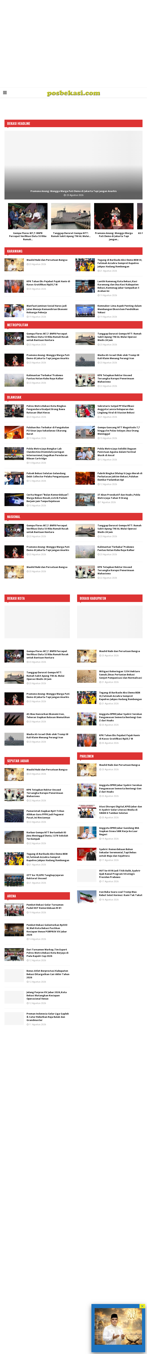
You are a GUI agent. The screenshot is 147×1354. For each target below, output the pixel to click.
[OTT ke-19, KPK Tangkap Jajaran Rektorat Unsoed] (14, 880)
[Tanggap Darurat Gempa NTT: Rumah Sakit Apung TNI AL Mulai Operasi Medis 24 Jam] (71, 216)
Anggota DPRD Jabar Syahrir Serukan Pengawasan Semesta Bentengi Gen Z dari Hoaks (120, 717)
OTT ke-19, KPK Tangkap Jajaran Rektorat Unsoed (45, 876)
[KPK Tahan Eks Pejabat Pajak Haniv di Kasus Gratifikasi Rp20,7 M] (14, 286)
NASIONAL (13, 516)
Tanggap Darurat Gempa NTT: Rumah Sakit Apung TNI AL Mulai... (71, 234)
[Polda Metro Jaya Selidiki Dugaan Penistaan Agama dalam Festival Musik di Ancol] (85, 453)
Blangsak (14, 397)
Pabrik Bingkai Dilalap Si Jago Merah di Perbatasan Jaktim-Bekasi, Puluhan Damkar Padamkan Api (120, 476)
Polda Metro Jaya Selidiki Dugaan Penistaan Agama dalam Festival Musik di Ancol (117, 452)
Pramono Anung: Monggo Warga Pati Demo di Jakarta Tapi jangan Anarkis (48, 356)
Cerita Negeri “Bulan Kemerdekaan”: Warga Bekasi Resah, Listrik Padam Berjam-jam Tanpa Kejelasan (48, 498)
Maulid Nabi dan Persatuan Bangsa (47, 260)
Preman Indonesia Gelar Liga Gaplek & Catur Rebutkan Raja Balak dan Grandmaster (48, 1017)
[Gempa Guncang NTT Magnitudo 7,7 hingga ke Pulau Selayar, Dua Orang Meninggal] (85, 432)
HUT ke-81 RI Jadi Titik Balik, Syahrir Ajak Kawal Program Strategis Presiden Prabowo (119, 874)
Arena (11, 896)
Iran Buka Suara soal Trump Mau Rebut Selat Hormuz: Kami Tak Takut (120, 893)
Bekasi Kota (16, 598)
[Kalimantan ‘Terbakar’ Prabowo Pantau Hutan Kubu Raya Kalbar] (14, 380)
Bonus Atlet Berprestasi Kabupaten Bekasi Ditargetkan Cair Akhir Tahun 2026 (48, 974)
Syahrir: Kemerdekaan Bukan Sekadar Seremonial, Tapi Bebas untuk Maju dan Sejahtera (117, 852)
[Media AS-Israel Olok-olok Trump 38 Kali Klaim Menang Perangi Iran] (85, 360)
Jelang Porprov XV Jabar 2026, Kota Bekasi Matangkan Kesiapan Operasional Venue (47, 995)
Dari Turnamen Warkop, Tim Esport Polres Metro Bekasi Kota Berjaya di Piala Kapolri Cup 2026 (47, 953)
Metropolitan (17, 325)
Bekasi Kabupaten (93, 598)
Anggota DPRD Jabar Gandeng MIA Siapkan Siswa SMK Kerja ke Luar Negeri (119, 831)
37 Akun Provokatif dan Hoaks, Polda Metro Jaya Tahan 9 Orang (119, 496)
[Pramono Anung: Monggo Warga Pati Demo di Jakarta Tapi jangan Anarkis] (114, 216)
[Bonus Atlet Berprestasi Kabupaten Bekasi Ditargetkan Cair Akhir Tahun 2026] (14, 975)
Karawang (14, 251)
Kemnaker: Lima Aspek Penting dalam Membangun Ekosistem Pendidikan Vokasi (120, 309)
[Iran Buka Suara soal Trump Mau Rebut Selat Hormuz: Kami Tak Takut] (86, 896)
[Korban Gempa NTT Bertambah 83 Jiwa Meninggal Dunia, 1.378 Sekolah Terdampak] (14, 837)
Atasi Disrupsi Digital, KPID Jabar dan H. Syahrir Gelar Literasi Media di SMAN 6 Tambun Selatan (120, 810)
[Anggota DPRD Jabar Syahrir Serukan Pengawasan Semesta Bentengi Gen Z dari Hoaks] (86, 719)
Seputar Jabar (18, 760)
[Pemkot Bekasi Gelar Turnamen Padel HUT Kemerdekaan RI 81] (14, 909)
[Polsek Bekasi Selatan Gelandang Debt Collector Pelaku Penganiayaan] (14, 478)
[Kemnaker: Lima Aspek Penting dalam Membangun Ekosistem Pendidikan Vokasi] (85, 310)
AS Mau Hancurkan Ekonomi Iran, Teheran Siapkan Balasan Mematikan (73, 191)
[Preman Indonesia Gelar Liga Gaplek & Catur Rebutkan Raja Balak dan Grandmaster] (14, 1018)
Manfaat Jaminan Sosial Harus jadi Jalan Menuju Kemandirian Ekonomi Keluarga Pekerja (47, 309)
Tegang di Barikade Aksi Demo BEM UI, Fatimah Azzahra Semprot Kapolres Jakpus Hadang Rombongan (120, 263)
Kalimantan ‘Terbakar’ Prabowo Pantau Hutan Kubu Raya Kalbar (45, 377)
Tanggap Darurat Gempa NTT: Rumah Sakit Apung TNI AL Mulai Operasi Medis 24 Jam (119, 337)
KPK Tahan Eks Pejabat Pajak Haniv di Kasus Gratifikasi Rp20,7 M (48, 283)
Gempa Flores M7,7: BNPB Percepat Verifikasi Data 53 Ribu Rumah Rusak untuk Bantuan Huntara (47, 337)
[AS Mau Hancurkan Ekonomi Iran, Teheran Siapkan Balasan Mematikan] (73, 165)
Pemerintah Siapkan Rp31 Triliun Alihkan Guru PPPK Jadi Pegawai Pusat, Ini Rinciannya (45, 814)
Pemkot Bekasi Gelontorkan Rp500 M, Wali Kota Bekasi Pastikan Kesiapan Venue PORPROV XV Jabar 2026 (47, 930)
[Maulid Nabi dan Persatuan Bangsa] (14, 264)
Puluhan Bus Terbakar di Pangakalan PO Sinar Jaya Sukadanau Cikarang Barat (48, 430)
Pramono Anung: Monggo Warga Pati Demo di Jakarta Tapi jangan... (114, 236)
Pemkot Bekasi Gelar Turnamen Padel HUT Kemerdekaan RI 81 (45, 906)
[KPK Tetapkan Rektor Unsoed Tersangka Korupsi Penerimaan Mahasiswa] (85, 380)
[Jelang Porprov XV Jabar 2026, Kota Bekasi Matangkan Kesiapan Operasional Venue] (14, 997)
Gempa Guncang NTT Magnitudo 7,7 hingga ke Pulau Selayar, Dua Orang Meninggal (119, 430)
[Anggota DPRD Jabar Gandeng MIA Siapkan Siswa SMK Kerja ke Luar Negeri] (86, 832)
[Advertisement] (73, 44)
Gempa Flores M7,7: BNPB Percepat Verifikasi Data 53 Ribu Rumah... (27, 236)
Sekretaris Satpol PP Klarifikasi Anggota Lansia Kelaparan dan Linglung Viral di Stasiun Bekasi (116, 409)
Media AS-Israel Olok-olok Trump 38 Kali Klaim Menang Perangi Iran (118, 356)
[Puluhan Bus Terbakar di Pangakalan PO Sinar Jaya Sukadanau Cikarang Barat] (14, 432)
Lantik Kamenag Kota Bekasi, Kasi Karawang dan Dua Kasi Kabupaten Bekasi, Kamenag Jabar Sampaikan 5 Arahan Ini (118, 286)
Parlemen (87, 756)
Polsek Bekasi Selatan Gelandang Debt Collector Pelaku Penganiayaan (48, 475)
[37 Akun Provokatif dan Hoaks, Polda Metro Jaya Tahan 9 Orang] (85, 499)
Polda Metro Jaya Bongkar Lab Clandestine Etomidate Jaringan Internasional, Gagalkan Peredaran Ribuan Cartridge (47, 454)
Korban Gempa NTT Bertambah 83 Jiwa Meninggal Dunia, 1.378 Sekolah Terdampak (47, 835)
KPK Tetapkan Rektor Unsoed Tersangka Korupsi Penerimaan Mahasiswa (116, 378)
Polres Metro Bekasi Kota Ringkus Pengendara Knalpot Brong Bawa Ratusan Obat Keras (46, 409)
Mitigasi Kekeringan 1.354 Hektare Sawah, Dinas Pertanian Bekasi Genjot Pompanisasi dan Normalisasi (120, 674)
